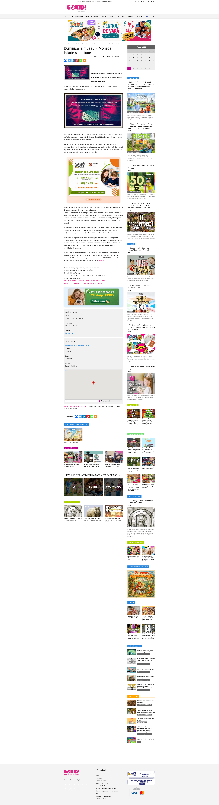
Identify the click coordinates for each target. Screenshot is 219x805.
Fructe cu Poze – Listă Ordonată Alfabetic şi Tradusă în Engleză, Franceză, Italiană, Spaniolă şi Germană (133, 422)
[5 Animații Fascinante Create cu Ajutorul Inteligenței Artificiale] (131, 652)
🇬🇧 (147, 16)
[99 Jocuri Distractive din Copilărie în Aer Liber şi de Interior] (114, 511)
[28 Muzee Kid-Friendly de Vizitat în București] (148, 461)
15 (149, 60)
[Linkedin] (141, 1)
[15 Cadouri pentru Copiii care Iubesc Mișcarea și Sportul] (141, 265)
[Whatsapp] (80, 60)
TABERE (87, 16)
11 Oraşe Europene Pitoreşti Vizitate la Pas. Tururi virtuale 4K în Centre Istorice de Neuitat (140, 205)
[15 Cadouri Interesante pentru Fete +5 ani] (141, 383)
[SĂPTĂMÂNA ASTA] (113, 487)
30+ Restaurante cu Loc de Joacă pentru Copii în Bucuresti (148, 486)
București (98, 56)
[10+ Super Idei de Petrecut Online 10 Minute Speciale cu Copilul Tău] (131, 740)
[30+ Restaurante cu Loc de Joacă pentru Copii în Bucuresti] (148, 478)
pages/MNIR (91, 281)
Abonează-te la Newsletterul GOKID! (106, 788)
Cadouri (130, 274)
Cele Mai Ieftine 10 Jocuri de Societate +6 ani (138, 287)
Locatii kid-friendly (71, 448)
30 (141, 54)
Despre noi (99, 778)
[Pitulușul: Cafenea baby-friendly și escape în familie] (93, 457)
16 (153, 60)
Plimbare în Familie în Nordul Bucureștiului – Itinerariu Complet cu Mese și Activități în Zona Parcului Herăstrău (140, 85)
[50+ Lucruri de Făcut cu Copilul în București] (141, 182)
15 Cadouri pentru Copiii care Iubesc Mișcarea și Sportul (138, 249)
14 (145, 60)
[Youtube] (154, 1)
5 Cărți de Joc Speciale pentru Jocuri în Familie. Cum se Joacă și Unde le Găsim (141, 327)
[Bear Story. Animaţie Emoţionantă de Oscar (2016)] (131, 678)
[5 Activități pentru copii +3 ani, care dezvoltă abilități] (133, 550)
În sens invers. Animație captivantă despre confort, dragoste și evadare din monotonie (146, 660)
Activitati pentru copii (72, 502)
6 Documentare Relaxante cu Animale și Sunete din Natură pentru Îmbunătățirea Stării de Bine (146, 710)
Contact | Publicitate (101, 781)
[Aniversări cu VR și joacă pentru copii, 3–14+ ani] (114, 457)
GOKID (129, 130)
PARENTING (139, 16)
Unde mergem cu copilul (134, 191)
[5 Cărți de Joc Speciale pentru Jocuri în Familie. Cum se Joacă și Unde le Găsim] (141, 344)
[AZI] (73, 487)
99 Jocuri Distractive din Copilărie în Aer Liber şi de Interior (113, 520)
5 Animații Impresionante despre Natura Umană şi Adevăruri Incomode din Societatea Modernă (146, 686)
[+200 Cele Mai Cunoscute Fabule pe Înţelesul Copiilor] (93, 511)
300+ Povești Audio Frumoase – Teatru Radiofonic (140, 502)
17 (129, 63)
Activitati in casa (142, 722)
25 (133, 66)
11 (133, 60)
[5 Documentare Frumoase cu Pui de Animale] (131, 703)
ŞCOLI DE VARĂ (79, 16)
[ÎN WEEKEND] (93, 487)
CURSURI (104, 16)
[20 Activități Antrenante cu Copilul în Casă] (131, 721)
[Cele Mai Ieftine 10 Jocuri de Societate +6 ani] (141, 302)
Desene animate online (143, 654)
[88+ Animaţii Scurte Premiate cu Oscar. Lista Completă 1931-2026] (131, 670)
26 (137, 66)
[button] (153, 16)
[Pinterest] (146, 1)
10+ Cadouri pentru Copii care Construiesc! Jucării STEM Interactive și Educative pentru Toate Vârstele (148, 637)
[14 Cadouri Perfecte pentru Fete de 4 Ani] (133, 610)
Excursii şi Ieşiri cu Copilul (134, 112)
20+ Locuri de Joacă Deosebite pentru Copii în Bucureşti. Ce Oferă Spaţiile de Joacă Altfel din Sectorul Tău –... (133, 487)
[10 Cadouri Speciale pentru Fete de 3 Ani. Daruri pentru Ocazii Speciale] (148, 610)
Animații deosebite (134, 646)
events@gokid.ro (77, 780)
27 (129, 54)
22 (149, 63)
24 (129, 66)
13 (141, 60)
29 (137, 54)
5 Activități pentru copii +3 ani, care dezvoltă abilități (133, 558)
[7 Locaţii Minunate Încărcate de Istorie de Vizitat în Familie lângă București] (133, 461)
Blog (139, 742)
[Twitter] (151, 1)
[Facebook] (133, 1)
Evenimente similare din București (76, 424)
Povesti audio (131, 526)
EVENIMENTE (94, 16)
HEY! (66, 16)
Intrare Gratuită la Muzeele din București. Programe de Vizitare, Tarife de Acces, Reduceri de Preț (148, 451)
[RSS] (148, 1)
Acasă (65, 43)
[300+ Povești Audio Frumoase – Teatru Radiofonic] (73, 511)
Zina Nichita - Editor (132, 91)
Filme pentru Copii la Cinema (71, 442)
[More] (84, 60)
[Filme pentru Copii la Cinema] (73, 434)
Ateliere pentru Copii (91, 43)
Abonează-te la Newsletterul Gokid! (76, 406)
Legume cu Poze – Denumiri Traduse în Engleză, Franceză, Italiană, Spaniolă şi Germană (147, 422)
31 (145, 54)
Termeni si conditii (101, 799)
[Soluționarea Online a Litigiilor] (141, 781)
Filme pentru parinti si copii (144, 704)
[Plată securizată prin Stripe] (137, 791)
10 (129, 60)
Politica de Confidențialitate (103, 796)
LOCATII (112, 16)
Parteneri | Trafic (100, 786)
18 (133, 63)
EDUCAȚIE (130, 16)
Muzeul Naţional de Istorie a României (77, 345)
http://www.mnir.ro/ (70, 281)
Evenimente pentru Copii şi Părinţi (76, 43)
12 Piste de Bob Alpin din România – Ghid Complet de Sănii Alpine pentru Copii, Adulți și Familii (141, 126)
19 (137, 63)
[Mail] (143, 1)
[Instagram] (138, 1)
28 (133, 54)
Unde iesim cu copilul (135, 434)
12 (137, 60)
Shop (97, 793)
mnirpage (92, 283)
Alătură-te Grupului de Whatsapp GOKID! (107, 791)
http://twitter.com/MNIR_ (72, 283)
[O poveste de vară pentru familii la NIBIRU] (73, 457)
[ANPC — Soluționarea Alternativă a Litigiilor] (141, 774)
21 (145, 63)
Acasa (97, 775)
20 (141, 63)
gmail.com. (101, 260)
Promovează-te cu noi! (102, 783)
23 (153, 63)
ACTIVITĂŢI (121, 16)
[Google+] (136, 1)
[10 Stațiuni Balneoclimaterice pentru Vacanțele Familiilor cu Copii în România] (133, 442)
